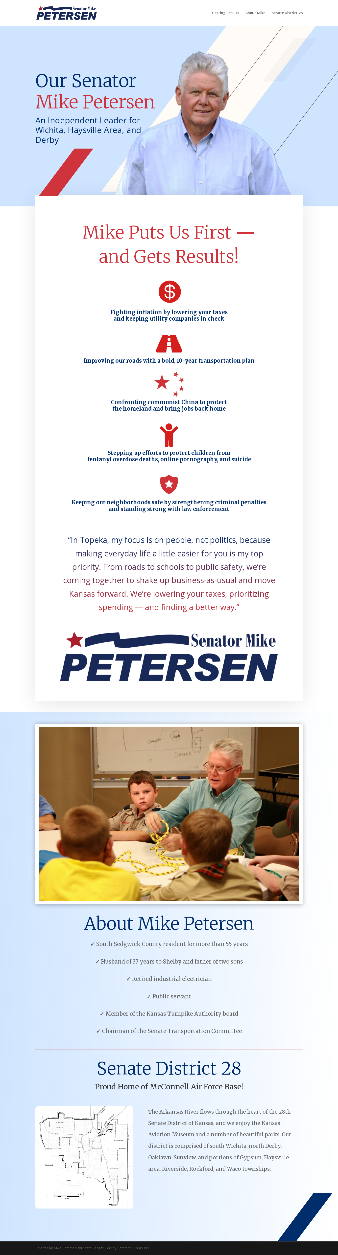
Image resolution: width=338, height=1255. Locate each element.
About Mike (255, 13)
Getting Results (225, 13)
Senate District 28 (287, 13)
